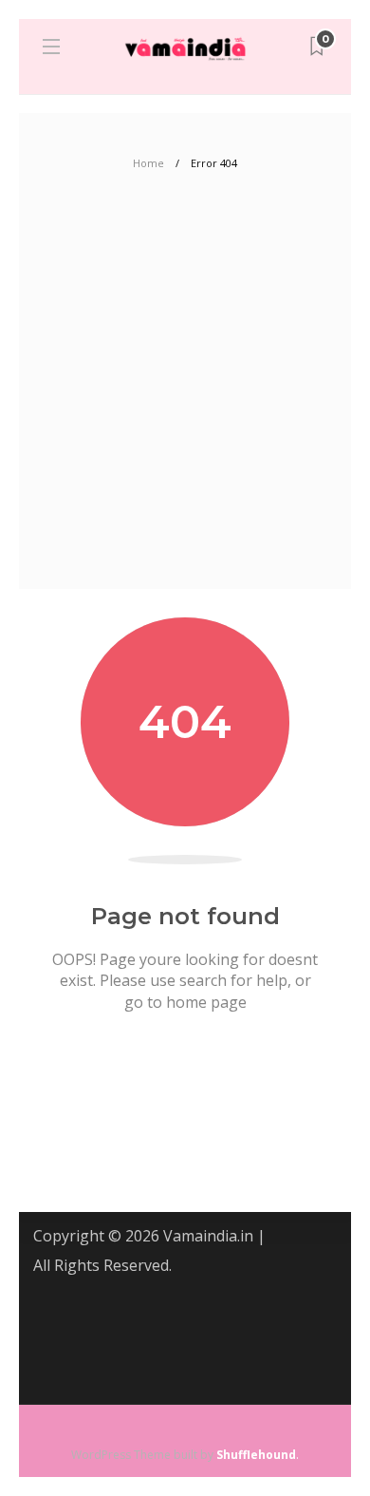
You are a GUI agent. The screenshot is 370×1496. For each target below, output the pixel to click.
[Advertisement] (185, 394)
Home (148, 163)
